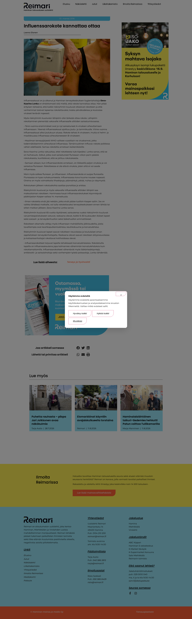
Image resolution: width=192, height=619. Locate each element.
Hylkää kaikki (103, 313)
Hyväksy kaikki (80, 313)
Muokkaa (77, 321)
